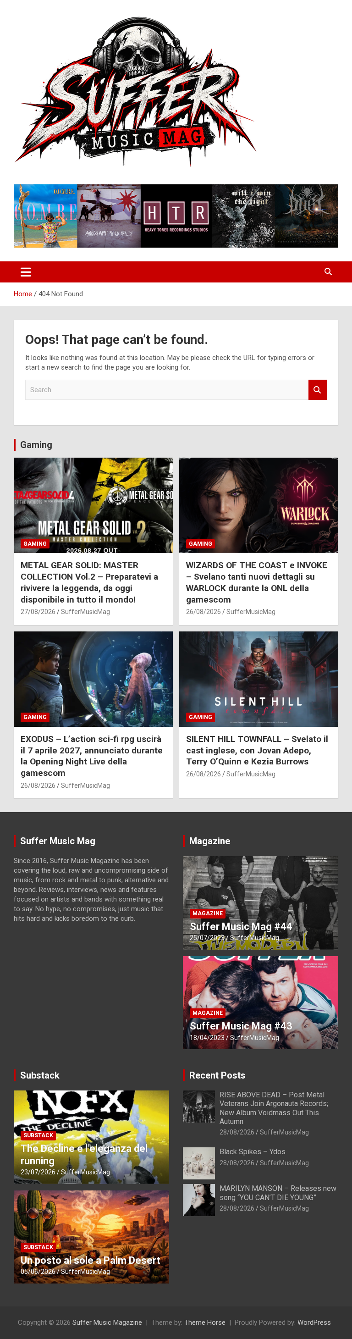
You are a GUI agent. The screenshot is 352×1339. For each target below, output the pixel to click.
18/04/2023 (207, 1037)
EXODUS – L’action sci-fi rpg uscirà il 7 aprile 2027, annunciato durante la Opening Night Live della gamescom (92, 756)
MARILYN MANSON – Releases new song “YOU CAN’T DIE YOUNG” (278, 1192)
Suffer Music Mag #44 (241, 926)
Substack (40, 1075)
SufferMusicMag (85, 611)
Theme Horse (205, 1322)
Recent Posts (217, 1075)
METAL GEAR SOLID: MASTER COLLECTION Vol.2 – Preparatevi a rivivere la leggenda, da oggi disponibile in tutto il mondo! (89, 582)
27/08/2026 (38, 611)
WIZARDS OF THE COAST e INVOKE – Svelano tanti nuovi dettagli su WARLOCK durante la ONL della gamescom (256, 582)
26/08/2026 (203, 611)
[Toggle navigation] (26, 271)
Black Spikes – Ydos (253, 1151)
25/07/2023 (207, 937)
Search (317, 390)
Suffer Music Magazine (107, 1322)
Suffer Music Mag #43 (241, 1026)
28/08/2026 (237, 1132)
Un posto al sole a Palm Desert (90, 1260)
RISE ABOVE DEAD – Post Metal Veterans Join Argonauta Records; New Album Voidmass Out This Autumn (274, 1108)
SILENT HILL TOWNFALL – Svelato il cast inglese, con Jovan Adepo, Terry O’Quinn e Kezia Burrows (257, 750)
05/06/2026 (38, 1271)
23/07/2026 (38, 1172)
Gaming (36, 444)
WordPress (314, 1322)
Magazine (209, 841)
